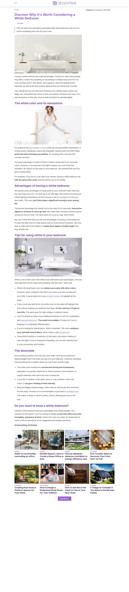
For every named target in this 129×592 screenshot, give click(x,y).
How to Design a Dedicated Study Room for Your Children (51, 490)
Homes (17, 10)
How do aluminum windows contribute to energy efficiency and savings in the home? (76, 456)
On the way (44, 485)
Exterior (93, 451)
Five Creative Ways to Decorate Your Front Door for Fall (101, 456)
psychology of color (37, 148)
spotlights (64, 197)
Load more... (65, 499)
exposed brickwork (29, 320)
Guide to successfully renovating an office (25, 455)
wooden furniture (53, 296)
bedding (54, 215)
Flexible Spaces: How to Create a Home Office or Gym (52, 456)
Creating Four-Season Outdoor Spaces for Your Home (25, 490)
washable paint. (72, 391)
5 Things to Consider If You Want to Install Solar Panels (102, 490)
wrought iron (64, 332)
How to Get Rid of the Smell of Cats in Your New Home (75, 490)
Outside (93, 485)
